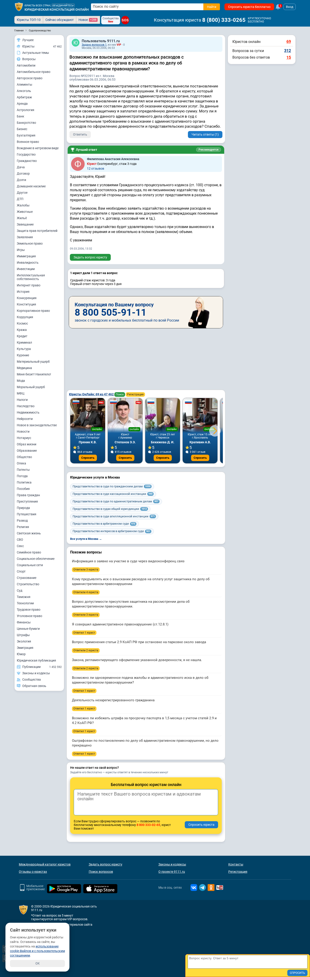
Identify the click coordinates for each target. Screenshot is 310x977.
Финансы (24, 622)
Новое (87, 20)
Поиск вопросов (101, 871)
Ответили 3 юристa (85, 569)
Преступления (27, 501)
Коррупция (25, 317)
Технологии (25, 603)
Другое (22, 192)
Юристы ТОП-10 (29, 20)
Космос (22, 323)
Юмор (21, 654)
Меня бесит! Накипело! (34, 374)
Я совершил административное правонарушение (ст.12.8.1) (120, 624)
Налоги (22, 400)
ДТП (20, 199)
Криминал (24, 342)
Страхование (26, 578)
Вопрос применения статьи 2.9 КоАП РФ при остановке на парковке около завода (139, 642)
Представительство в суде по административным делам (115, 501)
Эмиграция (25, 648)
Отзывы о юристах (33, 871)
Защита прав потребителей (37, 231)
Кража (22, 330)
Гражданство (27, 161)
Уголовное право (29, 616)
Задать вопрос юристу (90, 257)
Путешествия (26, 514)
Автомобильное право (33, 72)
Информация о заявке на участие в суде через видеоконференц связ (128, 561)
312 (287, 50)
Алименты (24, 84)
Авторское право (29, 78)
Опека (21, 463)
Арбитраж (24, 97)
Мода (21, 380)
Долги (21, 180)
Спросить (87, 457)
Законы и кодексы (172, 864)
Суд (19, 590)
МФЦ (20, 393)
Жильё (22, 218)
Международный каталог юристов (45, 864)
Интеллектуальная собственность (31, 277)
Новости (23, 431)
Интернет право (28, 285)
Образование (27, 450)
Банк (20, 116)
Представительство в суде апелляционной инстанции (114, 516)
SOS (125, 20)
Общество (24, 457)
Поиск (120, 394)
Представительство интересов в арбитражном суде (111, 531)
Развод (22, 520)
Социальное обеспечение (35, 558)
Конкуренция (27, 298)
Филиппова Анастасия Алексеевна (113, 159)
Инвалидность (28, 262)
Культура (24, 349)
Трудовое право (28, 609)
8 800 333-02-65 (148, 825)
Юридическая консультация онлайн (57, 9)
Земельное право (30, 243)
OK (37, 963)
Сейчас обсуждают (59, 20)
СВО (20, 539)
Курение (23, 355)
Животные (25, 211)
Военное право (28, 142)
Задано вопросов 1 (94, 44)
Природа (23, 508)
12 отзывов (95, 168)
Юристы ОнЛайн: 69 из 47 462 (91, 394)
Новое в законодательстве (37, 425)
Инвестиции (26, 269)
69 (288, 41)
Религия (23, 527)
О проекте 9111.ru (171, 871)
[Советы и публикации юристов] (18, 6)
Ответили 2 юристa (85, 650)
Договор (23, 173)
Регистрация (135, 394)
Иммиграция (26, 256)
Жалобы (23, 205)
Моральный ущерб (31, 387)
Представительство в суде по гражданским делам (111, 486)
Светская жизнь (29, 533)
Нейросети (25, 419)
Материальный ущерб (33, 361)
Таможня (23, 597)
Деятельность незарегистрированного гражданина (113, 700)
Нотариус (24, 438)
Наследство (25, 406)
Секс (20, 546)
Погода (22, 476)
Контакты (235, 864)
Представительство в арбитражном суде (104, 523)
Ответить (80, 134)
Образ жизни (26, 444)
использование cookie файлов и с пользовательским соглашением (37, 951)
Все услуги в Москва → (86, 539)
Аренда (22, 103)
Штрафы (23, 635)
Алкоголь (24, 91)
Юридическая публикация (36, 660)
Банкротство (26, 122)
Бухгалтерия (26, 135)
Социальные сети (30, 565)
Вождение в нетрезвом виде (38, 148)
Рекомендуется (209, 149)
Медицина (24, 368)
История (23, 291)
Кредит (22, 336)
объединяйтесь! (63, 5)
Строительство (28, 584)
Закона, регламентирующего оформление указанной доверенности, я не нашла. (137, 660)
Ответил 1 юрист (84, 632)
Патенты (23, 469)
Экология (24, 641)
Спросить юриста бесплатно (249, 7)
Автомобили (26, 65)
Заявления (25, 237)
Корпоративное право (33, 310)
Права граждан (28, 495)
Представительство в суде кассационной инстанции (113, 494)
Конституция (26, 304)
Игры (21, 250)
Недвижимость (28, 412)
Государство (26, 154)
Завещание (25, 224)
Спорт (21, 571)
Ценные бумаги (28, 628)
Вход (289, 7)
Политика (24, 482)
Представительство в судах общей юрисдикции (110, 509)
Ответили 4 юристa (85, 592)
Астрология (25, 110)
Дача (21, 167)
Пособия (23, 489)
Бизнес (22, 129)
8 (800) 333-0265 (224, 20)
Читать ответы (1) (205, 134)
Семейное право (29, 552)
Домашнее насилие (31, 186)
